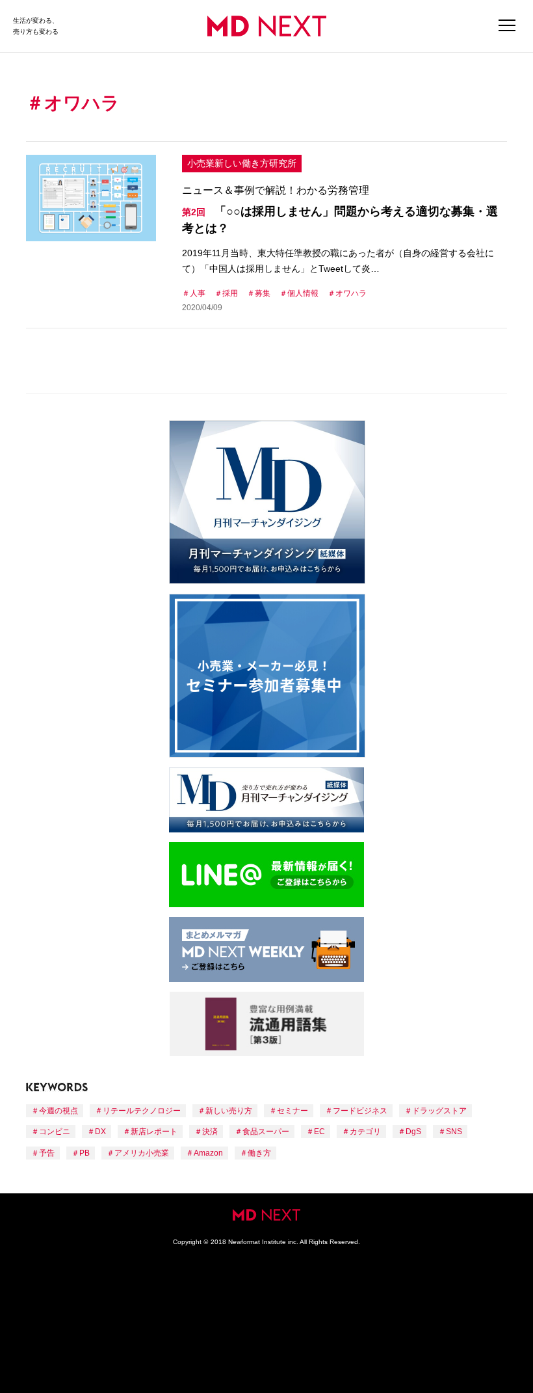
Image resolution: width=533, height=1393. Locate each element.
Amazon (208, 1153)
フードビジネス (360, 1110)
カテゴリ (365, 1131)
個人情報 (302, 293)
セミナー (292, 1110)
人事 (197, 293)
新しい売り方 (228, 1110)
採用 (230, 293)
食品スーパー (265, 1131)
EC (319, 1131)
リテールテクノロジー (142, 1110)
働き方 (259, 1153)
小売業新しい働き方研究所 (241, 163)
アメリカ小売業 (141, 1153)
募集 (262, 293)
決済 (210, 1131)
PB (84, 1153)
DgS (413, 1131)
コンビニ (54, 1131)
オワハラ (351, 293)
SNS (454, 1131)
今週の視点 (58, 1110)
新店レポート (154, 1131)
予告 (47, 1153)
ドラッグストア (439, 1110)
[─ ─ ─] (507, 26)
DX (100, 1131)
